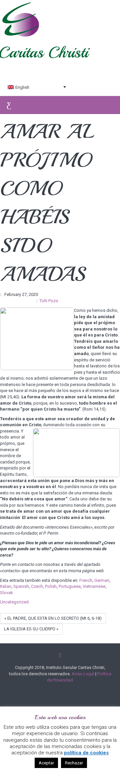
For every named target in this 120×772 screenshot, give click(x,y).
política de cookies (86, 753)
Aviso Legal (83, 673)
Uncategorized (14, 601)
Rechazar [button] (74, 762)
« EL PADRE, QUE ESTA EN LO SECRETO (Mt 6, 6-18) (53, 618)
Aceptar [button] (46, 762)
